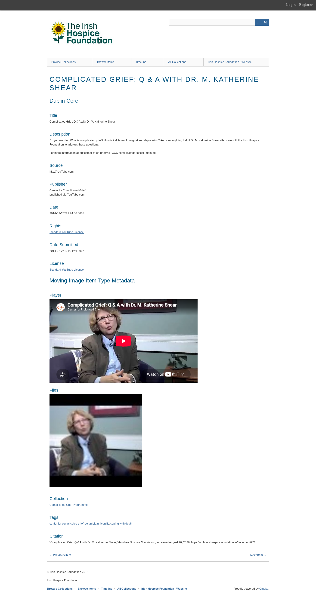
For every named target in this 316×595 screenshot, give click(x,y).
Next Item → (258, 555)
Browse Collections (63, 62)
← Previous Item (60, 555)
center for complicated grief (67, 523)
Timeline (141, 62)
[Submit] (265, 22)
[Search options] (258, 22)
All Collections (177, 62)
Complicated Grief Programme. (69, 504)
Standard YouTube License (67, 232)
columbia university (97, 523)
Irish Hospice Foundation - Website (230, 62)
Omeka (263, 588)
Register (306, 4)
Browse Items (105, 62)
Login (291, 4)
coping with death (121, 523)
